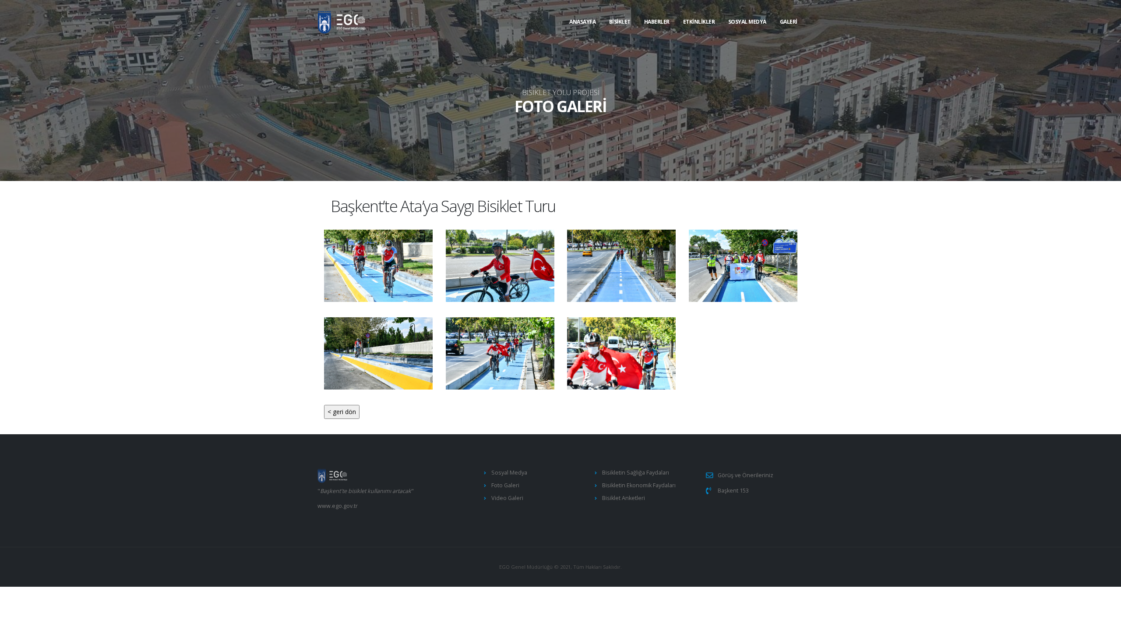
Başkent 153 (733, 490)
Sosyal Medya (747, 21)
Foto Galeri (505, 485)
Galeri (788, 21)
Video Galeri (507, 498)
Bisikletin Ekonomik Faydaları (639, 485)
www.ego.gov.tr (337, 506)
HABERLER (657, 21)
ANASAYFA (582, 21)
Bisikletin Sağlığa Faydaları (635, 472)
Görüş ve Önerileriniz (745, 475)
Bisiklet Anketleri (623, 498)
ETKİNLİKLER (699, 21)
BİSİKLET (620, 21)
